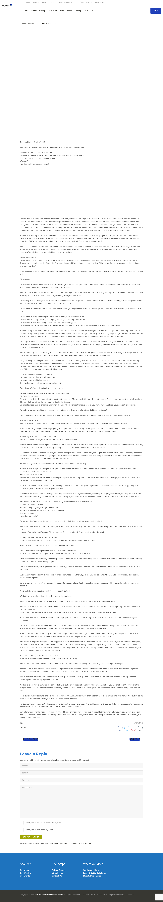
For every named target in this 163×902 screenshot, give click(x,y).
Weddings (78, 11)
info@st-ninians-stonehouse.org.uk (91, 2)
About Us (33, 11)
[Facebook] (151, 2)
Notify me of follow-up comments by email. (44, 822)
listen (23, 727)
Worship (42, 11)
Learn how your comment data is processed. (73, 843)
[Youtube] (157, 2)
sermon (48, 23)
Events (61, 11)
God (43, 23)
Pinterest (133, 728)
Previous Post (30, 739)
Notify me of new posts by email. (40, 830)
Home (26, 11)
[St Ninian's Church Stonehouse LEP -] (7, 5)
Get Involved (52, 11)
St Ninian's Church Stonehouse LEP (49, 894)
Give (156, 10)
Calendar (69, 11)
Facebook (120, 728)
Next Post (135, 739)
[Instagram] (160, 2)
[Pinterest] (154, 2)
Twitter (126, 728)
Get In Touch (88, 11)
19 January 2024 (28, 23)
